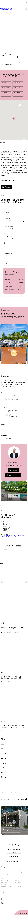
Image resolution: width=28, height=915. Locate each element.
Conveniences (7, 141)
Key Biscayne (4, 882)
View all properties (4, 549)
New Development (19, 870)
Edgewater (3, 888)
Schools (21, 141)
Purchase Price (8, 210)
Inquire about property (6, 8)
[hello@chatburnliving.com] (13, 475)
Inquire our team (7, 9)
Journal (2, 903)
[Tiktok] (19, 845)
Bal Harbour (2, 550)
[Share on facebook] (6, 180)
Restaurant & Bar (15, 141)
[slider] (4, 242)
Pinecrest (17, 880)
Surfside (16, 884)
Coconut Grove (4, 880)
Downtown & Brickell (6, 886)
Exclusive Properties (5, 872)
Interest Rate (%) (8, 246)
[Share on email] (14, 180)
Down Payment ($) (9, 226)
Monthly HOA (7, 261)
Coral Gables (4, 884)
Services (3, 892)
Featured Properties (5, 870)
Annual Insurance (8, 253)
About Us (3, 896)
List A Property (18, 872)
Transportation (2, 142)
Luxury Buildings (4, 874)
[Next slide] (26, 9)
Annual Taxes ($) (8, 236)
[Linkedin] (15, 845)
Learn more (2, 563)
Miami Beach (18, 886)
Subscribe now (21, 799)
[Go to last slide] (2, 352)
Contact (3, 899)
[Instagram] (9, 845)
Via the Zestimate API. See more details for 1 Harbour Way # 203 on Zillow (13, 536)
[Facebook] (12, 845)
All (2, 141)
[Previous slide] (2, 9)
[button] (14, 119)
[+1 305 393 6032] (6, 187)
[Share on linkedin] (10, 180)
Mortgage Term (8, 218)
